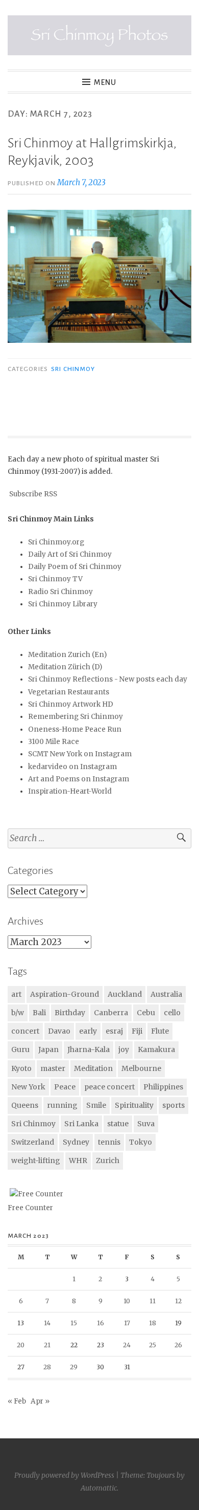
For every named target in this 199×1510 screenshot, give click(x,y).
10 (126, 1301)
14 (47, 1323)
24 (127, 1345)
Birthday (70, 1012)
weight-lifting (35, 1160)
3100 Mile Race (53, 741)
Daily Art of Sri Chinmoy (70, 554)
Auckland (125, 994)
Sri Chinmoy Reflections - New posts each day (107, 679)
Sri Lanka (81, 1123)
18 (152, 1323)
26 (178, 1345)
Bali (39, 1012)
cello (172, 1012)
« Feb (17, 1401)
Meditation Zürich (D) (65, 667)
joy (123, 1049)
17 (127, 1323)
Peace (65, 1086)
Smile (96, 1105)
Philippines (163, 1086)
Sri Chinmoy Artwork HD (70, 704)
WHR (78, 1160)
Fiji (137, 1031)
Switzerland (32, 1142)
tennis (109, 1142)
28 (47, 1367)
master (52, 1068)
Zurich (107, 1160)
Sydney (76, 1142)
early (88, 1031)
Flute (160, 1031)
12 (178, 1301)
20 (20, 1345)
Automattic (99, 1488)
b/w (17, 1012)
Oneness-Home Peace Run (74, 729)
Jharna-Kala (88, 1049)
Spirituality (134, 1105)
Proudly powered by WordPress (64, 1475)
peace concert (109, 1086)
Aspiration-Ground (64, 994)
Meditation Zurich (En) (67, 654)
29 (74, 1367)
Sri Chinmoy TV (55, 579)
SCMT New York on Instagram (80, 754)
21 (47, 1345)
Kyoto (21, 1068)
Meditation (93, 1068)
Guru (20, 1049)
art (16, 994)
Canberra (111, 1012)
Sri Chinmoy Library (62, 604)
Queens (24, 1105)
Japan (48, 1049)
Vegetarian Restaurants (68, 692)
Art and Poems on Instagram (78, 779)
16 (100, 1323)
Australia (166, 994)
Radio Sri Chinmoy (60, 591)
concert (25, 1031)
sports (173, 1105)
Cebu (146, 1012)
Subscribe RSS (33, 494)
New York (28, 1086)
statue (118, 1123)
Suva (146, 1123)
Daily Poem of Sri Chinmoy (74, 566)
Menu (105, 82)
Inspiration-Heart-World (70, 791)
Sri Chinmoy (73, 369)
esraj (114, 1031)
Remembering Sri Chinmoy (75, 716)
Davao (59, 1031)
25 (152, 1345)
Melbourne (141, 1068)
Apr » (40, 1401)
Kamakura (156, 1049)
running (62, 1105)
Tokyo (140, 1142)
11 (153, 1301)
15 (73, 1323)
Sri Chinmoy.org (56, 542)
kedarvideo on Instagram (72, 766)
